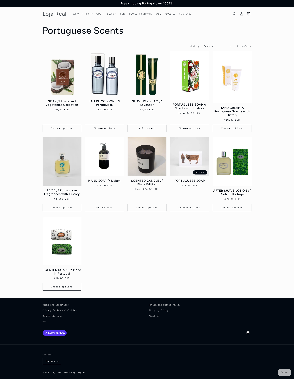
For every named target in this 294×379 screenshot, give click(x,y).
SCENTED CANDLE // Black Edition (147, 182)
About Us (154, 316)
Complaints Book (52, 316)
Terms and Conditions (56, 305)
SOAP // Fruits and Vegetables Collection (62, 103)
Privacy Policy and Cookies (60, 310)
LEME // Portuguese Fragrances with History (62, 192)
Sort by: (195, 46)
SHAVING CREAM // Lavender (147, 103)
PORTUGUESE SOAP (189, 180)
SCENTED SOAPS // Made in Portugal (62, 271)
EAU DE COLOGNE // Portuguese (104, 103)
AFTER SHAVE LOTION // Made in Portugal (232, 192)
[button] (77, 13)
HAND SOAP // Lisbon (104, 180)
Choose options (62, 128)
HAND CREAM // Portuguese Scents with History (232, 111)
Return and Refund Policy (165, 305)
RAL (45, 321)
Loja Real (57, 372)
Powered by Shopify (74, 372)
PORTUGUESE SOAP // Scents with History (189, 106)
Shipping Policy (159, 310)
